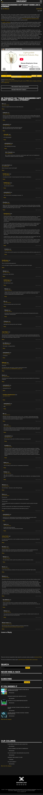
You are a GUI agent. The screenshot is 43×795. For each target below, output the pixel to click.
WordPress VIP (23, 791)
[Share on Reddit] (6, 10)
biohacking (15, 81)
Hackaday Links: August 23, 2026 (15, 757)
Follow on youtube (5, 675)
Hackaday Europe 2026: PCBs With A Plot (17, 696)
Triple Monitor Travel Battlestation (19, 86)
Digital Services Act (17, 790)
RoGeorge (4, 362)
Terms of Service (11, 790)
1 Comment (11, 759)
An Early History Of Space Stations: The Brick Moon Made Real (18, 713)
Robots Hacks (8, 79)
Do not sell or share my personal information (28, 790)
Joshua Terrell (5, 536)
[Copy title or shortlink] (7, 10)
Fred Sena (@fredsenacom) (9, 394)
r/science (5, 73)
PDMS (27, 81)
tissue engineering (5, 82)
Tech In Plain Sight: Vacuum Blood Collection (18, 753)
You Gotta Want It (12, 761)
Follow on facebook (2, 675)
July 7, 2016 (39, 10)
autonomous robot (9, 81)
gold (21, 81)
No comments (11, 698)
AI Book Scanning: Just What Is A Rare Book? (18, 748)
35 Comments (11, 755)
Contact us (9, 675)
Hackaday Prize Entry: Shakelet (19, 89)
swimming (39, 81)
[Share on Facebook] (1, 10)
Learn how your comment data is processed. (28, 659)
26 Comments (11, 710)
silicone (31, 81)
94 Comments (11, 750)
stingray (34, 81)
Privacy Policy (39, 789)
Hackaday (21, 1)
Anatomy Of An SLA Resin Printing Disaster (17, 700)
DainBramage (6, 174)
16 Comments (11, 692)
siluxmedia (6, 134)
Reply (3, 109)
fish (19, 81)
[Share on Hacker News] (4, 10)
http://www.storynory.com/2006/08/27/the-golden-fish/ (12, 368)
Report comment (38, 120)
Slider (13, 79)
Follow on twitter (4, 675)
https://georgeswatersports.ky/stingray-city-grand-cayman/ (13, 626)
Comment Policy (38, 657)
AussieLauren (7, 213)
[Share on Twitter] (3, 10)
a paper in (6, 22)
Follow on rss (7, 675)
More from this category (6, 719)
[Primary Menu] (41, 1)
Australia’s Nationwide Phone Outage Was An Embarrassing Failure (18, 690)
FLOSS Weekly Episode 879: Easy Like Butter (17, 744)
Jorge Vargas (5, 331)
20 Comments (11, 716)
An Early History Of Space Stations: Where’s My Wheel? (19, 708)
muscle (24, 81)
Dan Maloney (6, 8)
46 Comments (39, 8)
